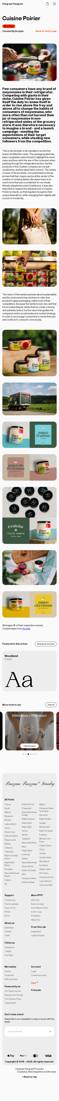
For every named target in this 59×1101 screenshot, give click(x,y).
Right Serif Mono (9, 863)
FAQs (7, 912)
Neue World (27, 866)
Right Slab (26, 827)
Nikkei (8, 844)
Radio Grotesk (29, 870)
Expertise (9, 927)
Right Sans (27, 850)
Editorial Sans (11, 836)
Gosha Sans (45, 857)
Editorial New (28, 882)
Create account (39, 975)
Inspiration (36, 931)
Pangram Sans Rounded (46, 809)
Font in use (36, 912)
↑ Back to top (29, 1077)
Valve (7, 828)
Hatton (8, 880)
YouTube (9, 955)
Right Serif (27, 823)
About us (9, 923)
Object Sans (45, 845)
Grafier (42, 853)
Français (36, 990)
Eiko (24, 874)
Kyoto (7, 808)
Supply (42, 823)
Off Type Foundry (13, 991)
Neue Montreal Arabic (29, 813)
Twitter (8, 951)
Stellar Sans (45, 869)
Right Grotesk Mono (11, 857)
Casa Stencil (45, 881)
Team (7, 935)
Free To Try (10, 908)
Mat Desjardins (35, 1071)
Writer (25, 834)
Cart (34, 982)
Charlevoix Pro (46, 877)
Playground (10, 840)
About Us (35, 919)
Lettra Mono (10, 824)
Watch (8, 812)
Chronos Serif (46, 885)
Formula (26, 854)
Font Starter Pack (39, 908)
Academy (35, 915)
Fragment (26, 808)
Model (8, 820)
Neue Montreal (29, 862)
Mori (24, 846)
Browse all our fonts (45, 644)
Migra (42, 804)
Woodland (9, 26)
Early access (37, 904)
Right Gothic (45, 819)
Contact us (10, 900)
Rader (25, 858)
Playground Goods (14, 995)
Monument (44, 827)
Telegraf (26, 838)
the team (52, 1071)
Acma (25, 831)
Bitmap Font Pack (45, 840)
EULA (7, 915)
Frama (8, 804)
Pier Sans (43, 873)
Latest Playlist (37, 935)
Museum (9, 816)
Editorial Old (28, 804)
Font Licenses (11, 904)
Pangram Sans (29, 878)
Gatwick (9, 847)
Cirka (42, 849)
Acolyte (19, 31)
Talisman (9, 851)
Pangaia (9, 869)
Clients (8, 931)
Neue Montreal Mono (12, 874)
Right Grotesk (46, 831)
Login (34, 971)
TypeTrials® (10, 1003)
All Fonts (35, 900)
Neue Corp (10, 832)
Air (6, 884)
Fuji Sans (43, 865)
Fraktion (43, 834)
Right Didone (28, 819)
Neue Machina (29, 842)
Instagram (9, 947)
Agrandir (43, 815)
